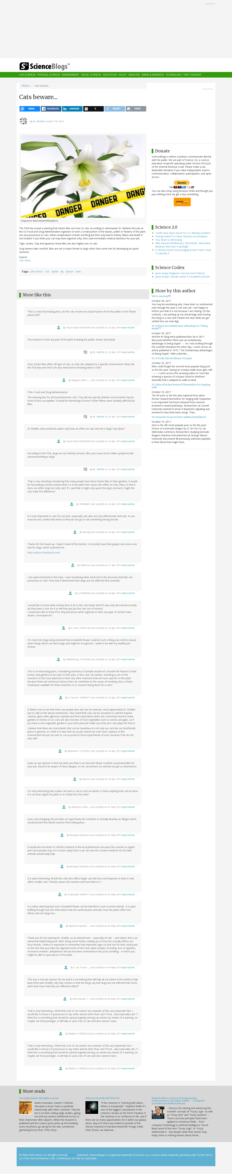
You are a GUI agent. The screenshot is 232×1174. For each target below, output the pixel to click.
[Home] (51, 66)
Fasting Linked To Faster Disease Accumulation (181, 236)
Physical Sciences (48, 75)
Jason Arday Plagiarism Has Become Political (179, 273)
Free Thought (192, 75)
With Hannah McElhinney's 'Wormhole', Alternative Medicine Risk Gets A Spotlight (182, 245)
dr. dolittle (38, 121)
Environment (70, 75)
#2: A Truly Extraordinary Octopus (172, 358)
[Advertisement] (116, 29)
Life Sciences (27, 75)
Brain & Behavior (153, 75)
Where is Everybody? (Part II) (102, 1098)
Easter (54, 271)
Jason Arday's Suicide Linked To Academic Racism (182, 276)
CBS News (25, 260)
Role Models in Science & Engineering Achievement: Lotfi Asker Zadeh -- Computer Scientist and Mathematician (178, 1101)
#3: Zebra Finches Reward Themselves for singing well (181, 386)
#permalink (128, 327)
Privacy (72, 1155)
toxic (78, 271)
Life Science (36, 271)
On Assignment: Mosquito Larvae (39, 1098)
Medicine (134, 75)
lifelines (26, 85)
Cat (47, 271)
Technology (174, 75)
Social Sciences (91, 75)
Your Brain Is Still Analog (168, 239)
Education (110, 75)
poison (69, 271)
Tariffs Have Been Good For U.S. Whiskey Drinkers (182, 233)
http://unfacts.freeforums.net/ (44, 552)
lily (62, 271)
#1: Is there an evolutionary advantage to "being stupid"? (180, 327)
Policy (122, 75)
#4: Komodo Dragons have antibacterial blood (179, 417)
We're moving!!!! (161, 296)
